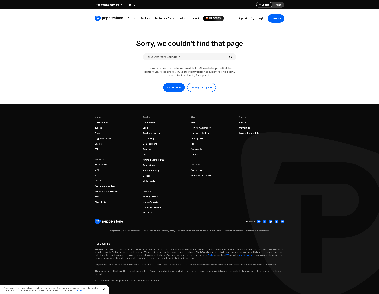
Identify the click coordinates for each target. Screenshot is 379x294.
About (195, 18)
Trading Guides (150, 196)
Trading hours (198, 138)
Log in (261, 18)
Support (242, 18)
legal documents (246, 255)
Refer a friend (149, 165)
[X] (259, 221)
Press (194, 143)
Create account (150, 122)
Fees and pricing (151, 170)
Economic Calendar (152, 207)
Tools (97, 196)
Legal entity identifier (249, 133)
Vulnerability (263, 230)
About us (195, 122)
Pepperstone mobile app (106, 191)
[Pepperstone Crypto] (213, 18)
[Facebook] (264, 221)
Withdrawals (149, 181)
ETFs (97, 149)
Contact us (244, 127)
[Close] (103, 289)
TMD (210, 255)
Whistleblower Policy (234, 230)
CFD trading (148, 138)
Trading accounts (151, 133)
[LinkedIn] (276, 221)
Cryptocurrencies (103, 138)
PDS (227, 255)
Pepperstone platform (105, 185)
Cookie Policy (215, 230)
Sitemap (250, 230)
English (266, 4)
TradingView (101, 164)
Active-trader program (153, 159)
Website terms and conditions (192, 230)
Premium (147, 149)
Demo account (150, 143)
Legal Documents (151, 230)
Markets (145, 18)
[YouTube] (282, 221)
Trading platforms (164, 18)
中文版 (278, 4)
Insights (183, 18)
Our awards (196, 149)
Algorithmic (100, 201)
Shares (98, 143)
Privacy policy (168, 230)
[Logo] (109, 18)
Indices (98, 127)
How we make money (201, 127)
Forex (97, 133)
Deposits (147, 175)
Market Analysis (150, 201)
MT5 (97, 169)
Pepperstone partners (107, 4)
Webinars (147, 212)
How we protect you (200, 133)
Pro (129, 4)
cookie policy (77, 290)
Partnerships (197, 169)
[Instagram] (270, 221)
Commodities (101, 122)
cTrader (98, 180)
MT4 (97, 175)
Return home (174, 87)
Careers (195, 154)
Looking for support (201, 87)
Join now (276, 18)
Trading (132, 18)
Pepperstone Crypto (201, 175)
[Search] (231, 57)
